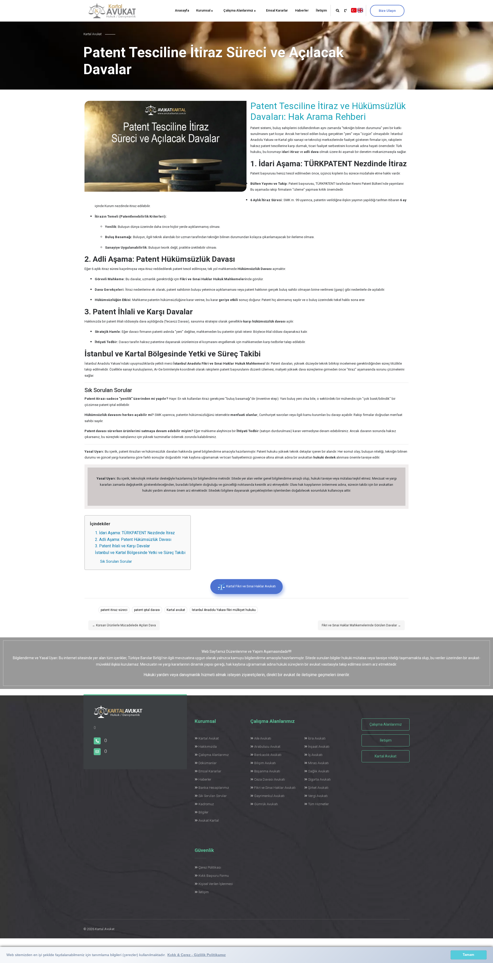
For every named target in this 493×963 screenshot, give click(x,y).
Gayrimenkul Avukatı (269, 796)
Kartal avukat (176, 610)
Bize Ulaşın (387, 11)
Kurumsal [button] (203, 10)
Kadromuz (206, 804)
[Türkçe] (353, 9)
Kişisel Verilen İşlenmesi (215, 884)
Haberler (302, 10)
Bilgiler (203, 812)
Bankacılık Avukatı (267, 755)
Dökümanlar (207, 763)
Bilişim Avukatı (265, 763)
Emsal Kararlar (277, 10)
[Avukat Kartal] (118, 714)
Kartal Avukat (208, 738)
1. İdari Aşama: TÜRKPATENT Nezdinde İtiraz (135, 532)
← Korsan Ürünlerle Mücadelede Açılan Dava (124, 625)
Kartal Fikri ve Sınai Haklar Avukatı (250, 586)
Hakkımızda (207, 746)
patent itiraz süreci (114, 610)
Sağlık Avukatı (318, 771)
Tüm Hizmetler (318, 804)
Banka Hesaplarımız (213, 788)
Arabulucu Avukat (267, 746)
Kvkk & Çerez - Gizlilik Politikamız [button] (196, 955)
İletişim (321, 10)
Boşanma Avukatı (267, 771)
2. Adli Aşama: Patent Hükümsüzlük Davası (133, 539)
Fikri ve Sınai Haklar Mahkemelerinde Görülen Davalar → (361, 625)
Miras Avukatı (318, 763)
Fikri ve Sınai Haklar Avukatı (275, 788)
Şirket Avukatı (318, 788)
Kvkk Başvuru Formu (213, 876)
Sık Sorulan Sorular (116, 561)
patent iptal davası (147, 610)
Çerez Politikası (209, 867)
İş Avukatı (315, 755)
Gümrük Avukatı (266, 804)
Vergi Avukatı (318, 796)
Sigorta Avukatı (319, 779)
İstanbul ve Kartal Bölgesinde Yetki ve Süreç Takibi (140, 552)
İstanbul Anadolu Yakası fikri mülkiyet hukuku (224, 610)
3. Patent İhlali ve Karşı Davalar (122, 545)
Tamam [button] (468, 955)
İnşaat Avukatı (318, 746)
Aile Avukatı (262, 738)
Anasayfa (182, 10)
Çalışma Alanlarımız (238, 10)
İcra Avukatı (317, 738)
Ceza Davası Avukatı (269, 779)
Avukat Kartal (208, 820)
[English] (360, 9)
